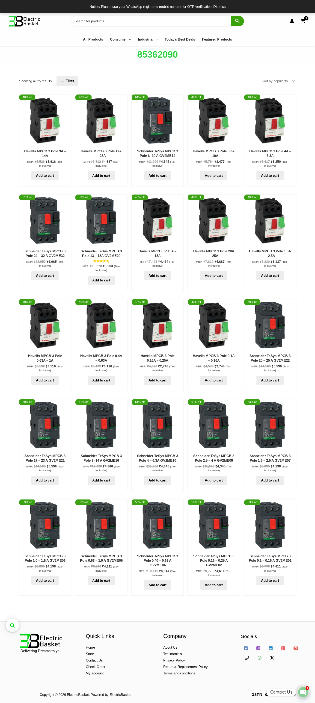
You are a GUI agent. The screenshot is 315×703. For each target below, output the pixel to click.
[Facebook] (246, 648)
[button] (129, 39)
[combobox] (157, 21)
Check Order (95, 667)
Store (90, 654)
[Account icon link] (292, 21)
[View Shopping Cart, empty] (303, 21)
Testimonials (172, 654)
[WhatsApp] (259, 658)
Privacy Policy (174, 660)
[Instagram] (258, 648)
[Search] (237, 21)
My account (95, 673)
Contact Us (94, 660)
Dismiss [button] (219, 7)
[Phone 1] (247, 658)
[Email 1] (295, 648)
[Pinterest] (283, 648)
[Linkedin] (271, 648)
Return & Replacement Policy (185, 667)
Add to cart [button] (45, 175)
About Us (170, 647)
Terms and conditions (179, 673)
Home (90, 647)
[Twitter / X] (272, 658)
